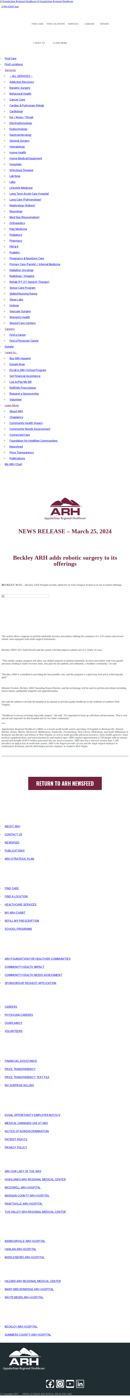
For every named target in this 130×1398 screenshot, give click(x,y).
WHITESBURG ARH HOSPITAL (24, 1297)
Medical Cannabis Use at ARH (26, 1123)
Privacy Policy (16, 1147)
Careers (11, 1006)
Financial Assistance (21, 1061)
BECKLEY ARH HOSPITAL (21, 1326)
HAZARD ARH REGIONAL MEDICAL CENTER (33, 1281)
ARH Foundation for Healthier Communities (38, 958)
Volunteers (14, 1031)
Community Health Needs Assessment (33, 975)
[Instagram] (60, 1384)
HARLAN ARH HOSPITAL (20, 1249)
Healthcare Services (21, 904)
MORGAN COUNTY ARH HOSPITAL (27, 1195)
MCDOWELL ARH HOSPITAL (23, 1187)
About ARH (12, 826)
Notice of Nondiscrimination (27, 1131)
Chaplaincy (14, 1023)
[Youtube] (70, 1384)
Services (73, 24)
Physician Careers (19, 1015)
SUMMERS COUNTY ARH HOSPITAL (28, 1334)
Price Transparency (20, 1069)
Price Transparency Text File (27, 1077)
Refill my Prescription (22, 920)
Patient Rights (16, 1139)
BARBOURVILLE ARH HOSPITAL (25, 1241)
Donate (104, 24)
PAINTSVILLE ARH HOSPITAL (23, 1203)
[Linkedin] (80, 1384)
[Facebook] (50, 1384)
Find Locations (56, 24)
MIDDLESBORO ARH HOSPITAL (25, 1257)
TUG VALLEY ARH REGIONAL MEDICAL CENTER (35, 1211)
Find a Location (16, 896)
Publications (15, 850)
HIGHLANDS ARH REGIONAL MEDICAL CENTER (35, 1179)
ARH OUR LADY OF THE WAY (23, 1171)
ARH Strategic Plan (19, 858)
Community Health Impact (24, 967)
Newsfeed (12, 842)
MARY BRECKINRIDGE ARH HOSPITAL (29, 1289)
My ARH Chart (15, 912)
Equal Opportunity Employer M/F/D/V (32, 1115)
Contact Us (13, 834)
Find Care (37, 24)
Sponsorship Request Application (30, 983)
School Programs (18, 929)
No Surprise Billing (19, 1085)
